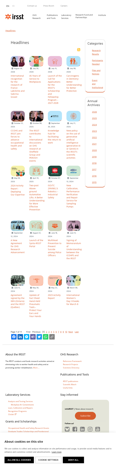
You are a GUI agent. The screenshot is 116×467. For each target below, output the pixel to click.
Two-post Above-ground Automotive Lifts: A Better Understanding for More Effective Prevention (37, 197)
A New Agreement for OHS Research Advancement (18, 246)
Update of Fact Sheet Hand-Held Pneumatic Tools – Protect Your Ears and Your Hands (35, 306)
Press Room (48, 5)
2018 (94, 163)
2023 (94, 131)
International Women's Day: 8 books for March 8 (73, 300)
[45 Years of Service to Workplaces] (36, 61)
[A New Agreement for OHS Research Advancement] (18, 225)
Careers (64, 5)
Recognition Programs (17, 411)
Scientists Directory (71, 367)
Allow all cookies (19, 460)
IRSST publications (70, 381)
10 (66, 332)
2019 (94, 157)
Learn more (56, 452)
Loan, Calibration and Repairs (20, 408)
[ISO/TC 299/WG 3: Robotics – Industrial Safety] (55, 170)
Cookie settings (48, 460)
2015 (94, 182)
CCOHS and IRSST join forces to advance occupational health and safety (17, 139)
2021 (94, 144)
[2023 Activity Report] (55, 280)
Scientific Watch (69, 384)
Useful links (68, 387)
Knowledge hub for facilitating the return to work (54, 136)
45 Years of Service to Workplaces (35, 78)
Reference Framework (72, 361)
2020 (94, 150)
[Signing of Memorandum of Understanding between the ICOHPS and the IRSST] (73, 225)
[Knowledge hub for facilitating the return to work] (55, 116)
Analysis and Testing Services (20, 401)
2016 (94, 176)
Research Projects (70, 364)
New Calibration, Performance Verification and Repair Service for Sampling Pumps (72, 196)
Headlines (10, 30)
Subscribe (85, 415)
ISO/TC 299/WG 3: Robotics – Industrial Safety (53, 191)
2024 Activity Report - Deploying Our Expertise (18, 190)
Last (77, 332)
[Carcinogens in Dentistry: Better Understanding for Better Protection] (73, 61)
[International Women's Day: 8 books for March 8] (73, 280)
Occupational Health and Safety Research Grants (28, 428)
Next (70, 332)
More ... (36, 367)
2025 (94, 118)
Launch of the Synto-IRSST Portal (36, 243)
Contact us (32, 5)
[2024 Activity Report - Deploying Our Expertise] (18, 170)
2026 (94, 112)
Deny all (73, 460)
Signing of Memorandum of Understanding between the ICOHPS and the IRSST (74, 249)
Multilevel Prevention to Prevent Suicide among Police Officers (54, 248)
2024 (94, 125)
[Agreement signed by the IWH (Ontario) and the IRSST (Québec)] (18, 280)
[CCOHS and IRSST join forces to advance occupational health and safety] (18, 116)
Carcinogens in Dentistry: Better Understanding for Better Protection (74, 83)
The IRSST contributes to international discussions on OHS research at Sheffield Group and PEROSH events (35, 145)
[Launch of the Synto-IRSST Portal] (36, 225)
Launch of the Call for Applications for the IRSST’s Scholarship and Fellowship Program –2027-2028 (55, 89)
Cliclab (11, 414)
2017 (94, 169)
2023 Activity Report (54, 297)
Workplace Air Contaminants (22, 404)
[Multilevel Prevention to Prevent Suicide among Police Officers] (55, 225)
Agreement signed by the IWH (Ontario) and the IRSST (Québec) (18, 301)
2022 (94, 137)
